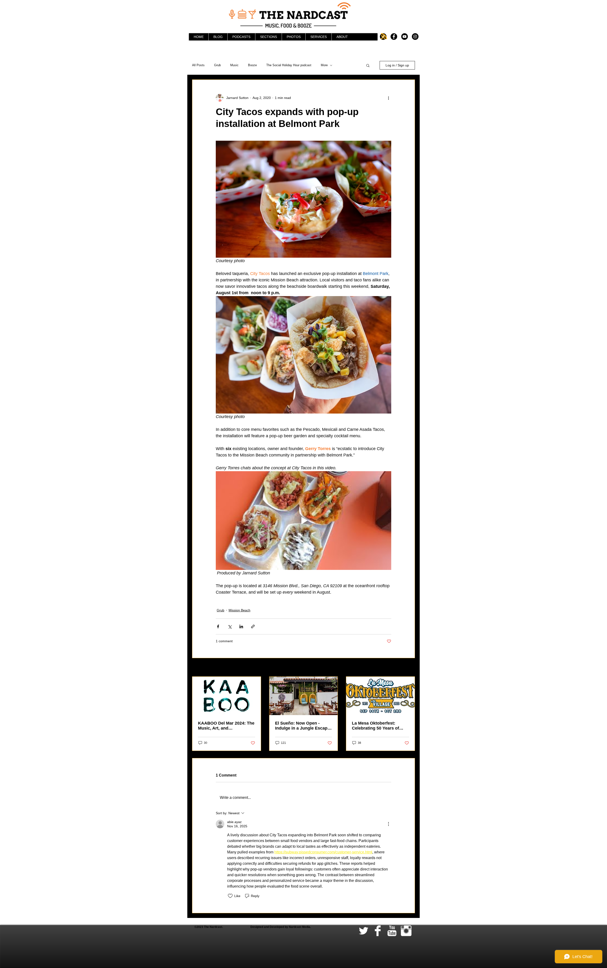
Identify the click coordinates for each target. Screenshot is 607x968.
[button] (368, 65)
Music (234, 65)
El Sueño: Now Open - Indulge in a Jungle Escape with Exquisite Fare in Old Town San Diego (302, 726)
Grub (217, 65)
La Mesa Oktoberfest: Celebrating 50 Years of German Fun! (375, 726)
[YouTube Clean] (391, 930)
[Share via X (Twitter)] (229, 626)
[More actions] (388, 98)
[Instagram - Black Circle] (415, 36)
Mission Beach (239, 610)
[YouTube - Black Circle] (404, 36)
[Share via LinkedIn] (241, 626)
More (324, 65)
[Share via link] (253, 626)
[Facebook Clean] (377, 930)
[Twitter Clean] (363, 930)
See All (410, 668)
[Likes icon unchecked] (230, 896)
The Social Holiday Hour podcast (288, 65)
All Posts (198, 65)
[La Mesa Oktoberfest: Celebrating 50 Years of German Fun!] (380, 696)
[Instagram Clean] (406, 930)
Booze (252, 65)
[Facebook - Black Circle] (394, 36)
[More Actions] (388, 824)
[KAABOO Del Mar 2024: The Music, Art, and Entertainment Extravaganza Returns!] (226, 696)
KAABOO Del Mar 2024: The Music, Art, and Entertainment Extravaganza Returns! (226, 726)
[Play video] (303, 520)
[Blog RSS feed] (384, 36)
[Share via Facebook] (218, 626)
